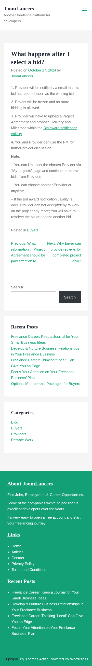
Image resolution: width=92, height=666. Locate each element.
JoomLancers (19, 9)
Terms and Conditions (29, 569)
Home (16, 546)
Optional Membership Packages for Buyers (45, 384)
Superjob (11, 659)
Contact (18, 558)
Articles (18, 552)
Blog (14, 422)
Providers (18, 434)
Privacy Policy (23, 564)
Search (17, 287)
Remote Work (22, 440)
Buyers (33, 230)
